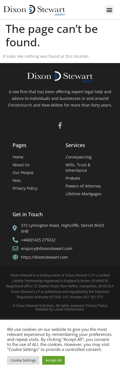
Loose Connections (69, 309)
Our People (23, 172)
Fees (17, 180)
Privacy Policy (25, 188)
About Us (21, 164)
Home (18, 157)
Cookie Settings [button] (23, 360)
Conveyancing (79, 157)
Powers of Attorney (83, 186)
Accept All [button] (53, 360)
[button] (109, 10)
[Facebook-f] (60, 125)
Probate (73, 178)
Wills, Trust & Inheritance (78, 167)
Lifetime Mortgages (84, 193)
